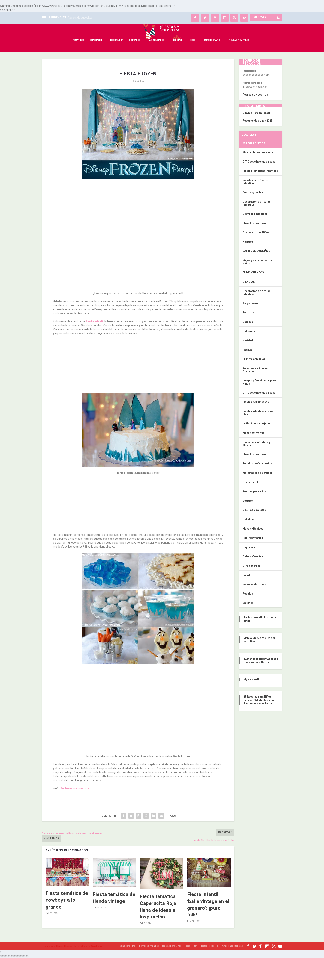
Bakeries (248, 602)
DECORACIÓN (116, 40)
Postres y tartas (253, 192)
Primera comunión (254, 358)
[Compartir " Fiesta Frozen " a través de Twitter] (131, 816)
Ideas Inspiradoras (254, 223)
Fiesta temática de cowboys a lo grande (67, 900)
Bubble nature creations (75, 788)
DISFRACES (134, 40)
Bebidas (248, 500)
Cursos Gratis (212, 40)
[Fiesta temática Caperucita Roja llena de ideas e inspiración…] (161, 873)
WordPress (96, 946)
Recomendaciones (254, 584)
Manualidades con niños (258, 152)
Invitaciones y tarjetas (257, 423)
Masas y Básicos (253, 528)
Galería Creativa (253, 556)
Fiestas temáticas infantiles (260, 170)
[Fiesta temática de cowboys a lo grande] (67, 872)
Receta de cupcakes (80, 17)
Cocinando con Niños (256, 232)
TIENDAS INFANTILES (238, 40)
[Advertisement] (138, 210)
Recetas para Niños (171, 946)
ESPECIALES (96, 40)
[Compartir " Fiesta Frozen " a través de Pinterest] (146, 816)
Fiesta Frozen (190, 946)
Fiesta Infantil (95, 321)
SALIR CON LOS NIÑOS (256, 250)
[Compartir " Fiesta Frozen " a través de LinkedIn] (153, 816)
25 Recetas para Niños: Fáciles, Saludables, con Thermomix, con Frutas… (259, 700)
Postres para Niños (255, 491)
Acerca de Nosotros (255, 94)
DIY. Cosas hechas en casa (259, 161)
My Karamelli (252, 679)
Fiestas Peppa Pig (209, 946)
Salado (247, 575)
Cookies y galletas (254, 509)
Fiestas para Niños (127, 946)
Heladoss (249, 519)
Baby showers (251, 303)
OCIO (192, 40)
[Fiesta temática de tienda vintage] (114, 872)
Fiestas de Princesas (256, 402)
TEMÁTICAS (78, 40)
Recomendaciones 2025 (257, 120)
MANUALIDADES (156, 40)
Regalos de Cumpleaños (258, 463)
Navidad (248, 241)
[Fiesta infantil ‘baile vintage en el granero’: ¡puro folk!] (209, 872)
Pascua (247, 349)
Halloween (249, 331)
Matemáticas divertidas (258, 472)
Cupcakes (249, 547)
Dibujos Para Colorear (256, 112)
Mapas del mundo (254, 432)
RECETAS (177, 40)
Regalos (248, 593)
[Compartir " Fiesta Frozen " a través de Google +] (138, 816)
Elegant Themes (64, 946)
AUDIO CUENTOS (253, 272)
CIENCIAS (249, 281)
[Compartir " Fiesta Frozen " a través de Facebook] (123, 816)
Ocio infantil (250, 482)
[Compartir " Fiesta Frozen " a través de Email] (161, 816)
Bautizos (248, 312)
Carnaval (248, 321)
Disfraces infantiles (255, 213)
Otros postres (251, 565)
